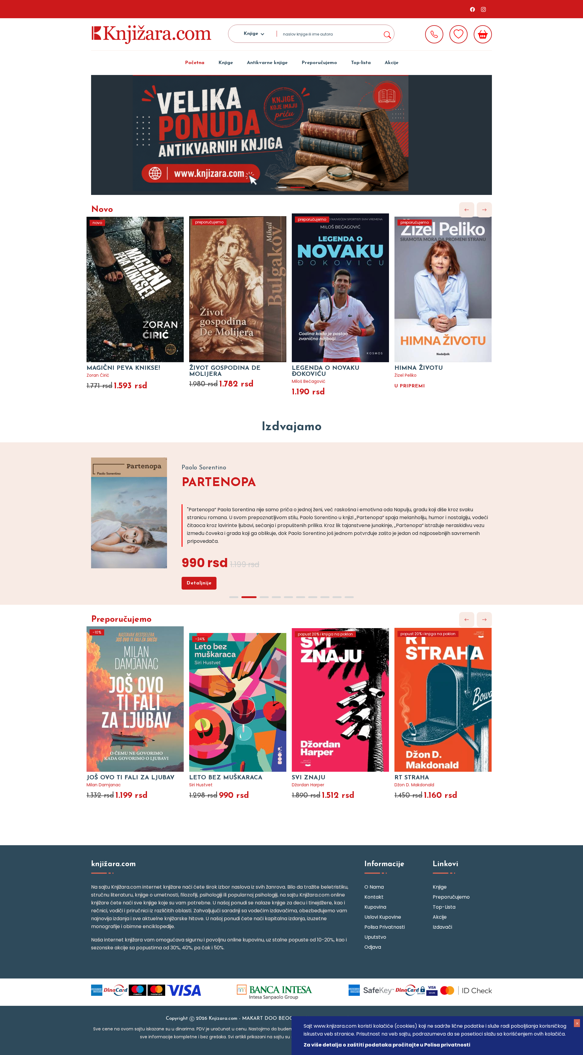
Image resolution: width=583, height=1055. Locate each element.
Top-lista (361, 62)
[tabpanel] (291, 135)
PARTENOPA (219, 483)
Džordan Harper (308, 785)
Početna (194, 62)
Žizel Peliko (405, 375)
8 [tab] (324, 597)
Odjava (372, 947)
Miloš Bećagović (309, 381)
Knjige (225, 62)
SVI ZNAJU (308, 778)
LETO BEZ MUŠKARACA (225, 778)
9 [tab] (337, 597)
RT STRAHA (411, 778)
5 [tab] (288, 597)
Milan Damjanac (104, 785)
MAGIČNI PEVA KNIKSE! (123, 368)
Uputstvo (375, 937)
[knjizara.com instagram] (483, 9)
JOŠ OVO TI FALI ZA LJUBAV (131, 778)
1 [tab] (282, 187)
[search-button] (387, 33)
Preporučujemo (319, 62)
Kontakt (374, 896)
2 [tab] (297, 187)
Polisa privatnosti (384, 927)
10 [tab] (349, 597)
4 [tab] (276, 597)
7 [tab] (312, 597)
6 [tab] (300, 597)
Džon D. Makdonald (414, 785)
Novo (102, 210)
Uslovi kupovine (382, 917)
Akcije (391, 62)
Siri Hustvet (201, 785)
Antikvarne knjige (267, 62)
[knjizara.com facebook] (472, 9)
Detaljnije (199, 583)
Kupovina (375, 907)
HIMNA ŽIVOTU (418, 368)
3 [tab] (264, 597)
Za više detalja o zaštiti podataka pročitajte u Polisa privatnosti (387, 1044)
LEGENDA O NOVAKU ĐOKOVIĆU (325, 371)
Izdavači (442, 927)
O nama (374, 886)
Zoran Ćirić (98, 375)
